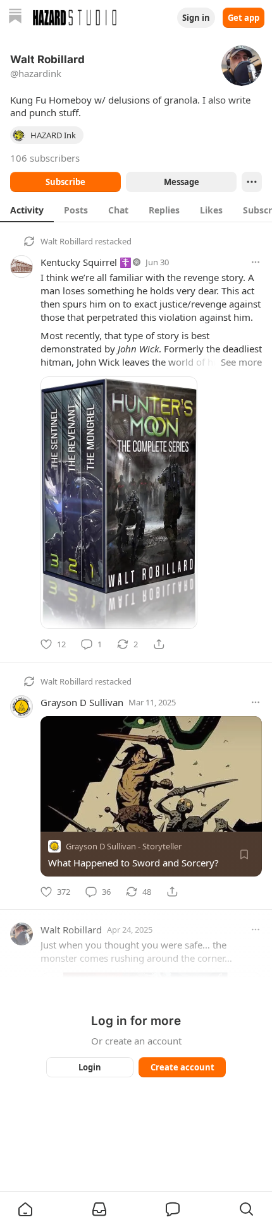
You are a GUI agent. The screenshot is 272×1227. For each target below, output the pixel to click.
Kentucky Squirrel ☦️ (86, 262)
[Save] (244, 854)
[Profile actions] (252, 182)
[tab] (27, 209)
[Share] (159, 644)
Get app (243, 17)
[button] (25, 1209)
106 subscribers (45, 158)
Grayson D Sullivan (81, 702)
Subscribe (65, 182)
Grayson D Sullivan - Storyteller (124, 846)
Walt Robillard (66, 241)
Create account (182, 1067)
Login (89, 1067)
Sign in (196, 17)
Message (181, 182)
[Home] (15, 17)
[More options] (255, 262)
